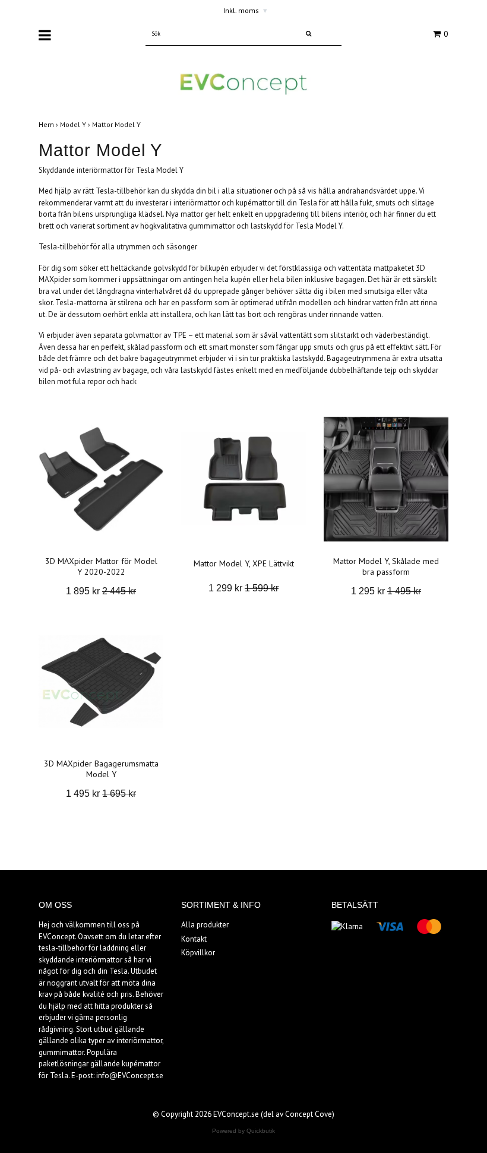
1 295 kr (386, 591)
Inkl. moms (245, 10)
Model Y (76, 124)
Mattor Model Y (117, 124)
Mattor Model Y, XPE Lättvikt (244, 563)
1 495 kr (101, 793)
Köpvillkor (198, 953)
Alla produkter (205, 925)
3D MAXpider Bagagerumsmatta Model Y (101, 769)
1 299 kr (243, 588)
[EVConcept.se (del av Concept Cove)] (243, 83)
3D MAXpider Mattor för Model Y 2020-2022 (101, 566)
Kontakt (194, 939)
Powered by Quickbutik (243, 1130)
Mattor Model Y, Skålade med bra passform (386, 566)
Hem (49, 124)
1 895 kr (101, 591)
